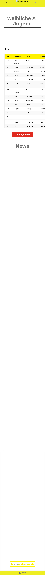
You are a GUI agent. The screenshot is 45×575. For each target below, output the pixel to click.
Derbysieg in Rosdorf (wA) (17, 362)
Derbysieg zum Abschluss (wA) (19, 160)
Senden (39, 545)
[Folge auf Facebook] (34, 560)
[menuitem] (22, 573)
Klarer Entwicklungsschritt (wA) (19, 188)
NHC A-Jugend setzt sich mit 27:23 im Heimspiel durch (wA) (21, 276)
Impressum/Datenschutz (22, 564)
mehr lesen (10, 173)
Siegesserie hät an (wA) (16, 390)
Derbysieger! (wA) (14, 305)
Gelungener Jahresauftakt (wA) (19, 333)
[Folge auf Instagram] (39, 560)
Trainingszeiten (22, 134)
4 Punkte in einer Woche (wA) (18, 244)
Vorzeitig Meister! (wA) (15, 216)
